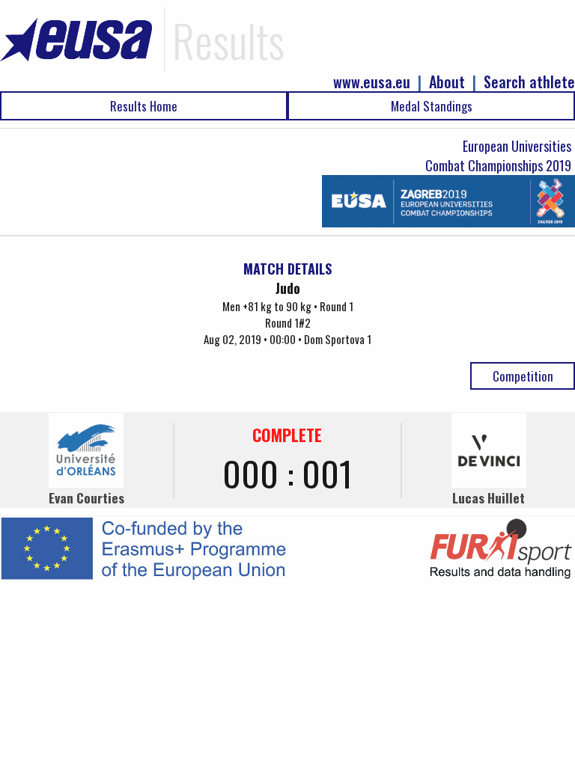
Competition (523, 376)
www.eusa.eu (371, 82)
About (447, 82)
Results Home (143, 105)
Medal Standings (431, 105)
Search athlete (529, 82)
